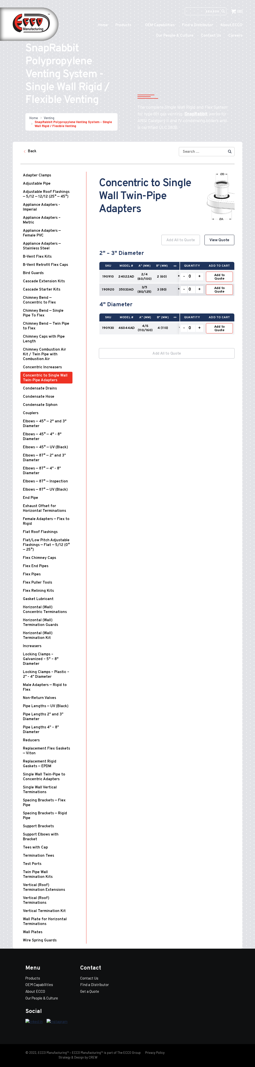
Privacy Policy (154, 1053)
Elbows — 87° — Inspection (45, 481)
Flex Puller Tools (37, 582)
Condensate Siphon (40, 405)
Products (123, 25)
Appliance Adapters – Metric (42, 220)
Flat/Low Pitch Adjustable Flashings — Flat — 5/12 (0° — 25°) (46, 545)
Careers (235, 35)
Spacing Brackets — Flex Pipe (44, 803)
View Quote (219, 240)
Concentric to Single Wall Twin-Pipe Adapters (45, 378)
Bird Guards (33, 273)
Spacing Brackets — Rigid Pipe (45, 816)
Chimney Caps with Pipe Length (44, 339)
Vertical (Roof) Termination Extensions (44, 887)
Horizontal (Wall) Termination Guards (40, 622)
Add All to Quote (180, 240)
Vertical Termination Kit (44, 911)
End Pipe (30, 498)
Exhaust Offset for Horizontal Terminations (44, 508)
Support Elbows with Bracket (41, 837)
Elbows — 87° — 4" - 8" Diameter (42, 471)
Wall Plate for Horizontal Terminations (45, 921)
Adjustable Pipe (37, 183)
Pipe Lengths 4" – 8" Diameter (41, 730)
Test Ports (32, 864)
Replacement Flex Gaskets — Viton (46, 751)
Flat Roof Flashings (40, 532)
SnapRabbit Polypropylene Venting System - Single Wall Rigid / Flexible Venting (73, 124)
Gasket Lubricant (38, 599)
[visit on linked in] (34, 1021)
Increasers (32, 646)
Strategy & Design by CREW (78, 1057)
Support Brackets (38, 826)
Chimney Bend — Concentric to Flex (39, 300)
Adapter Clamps (37, 175)
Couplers (30, 413)
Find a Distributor (197, 25)
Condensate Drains (40, 388)
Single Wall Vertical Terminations (40, 790)
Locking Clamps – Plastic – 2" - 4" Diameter (46, 674)
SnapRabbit (196, 113)
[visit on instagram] (57, 1021)
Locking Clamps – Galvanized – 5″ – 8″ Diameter (41, 659)
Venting (49, 118)
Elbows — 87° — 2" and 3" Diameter (44, 458)
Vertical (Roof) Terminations (36, 900)
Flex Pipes (32, 574)
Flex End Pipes (35, 566)
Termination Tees (38, 855)
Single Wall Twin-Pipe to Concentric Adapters (44, 777)
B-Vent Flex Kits (37, 256)
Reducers (31, 740)
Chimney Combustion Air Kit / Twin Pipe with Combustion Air (44, 354)
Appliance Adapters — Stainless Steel (42, 246)
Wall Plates (32, 932)
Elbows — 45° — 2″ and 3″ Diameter (44, 424)
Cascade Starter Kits (41, 289)
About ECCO (231, 25)
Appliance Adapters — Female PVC (42, 233)
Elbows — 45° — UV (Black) (45, 447)
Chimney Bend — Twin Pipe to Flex (46, 326)
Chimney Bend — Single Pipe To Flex (43, 313)
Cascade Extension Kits (44, 281)
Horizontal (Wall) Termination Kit (38, 635)
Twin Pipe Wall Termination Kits (38, 874)
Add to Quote (219, 277)
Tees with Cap (35, 847)
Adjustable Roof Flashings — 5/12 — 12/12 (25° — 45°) (46, 194)
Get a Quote (89, 991)
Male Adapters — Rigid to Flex (45, 687)
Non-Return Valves (39, 698)
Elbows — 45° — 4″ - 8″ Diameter (42, 437)
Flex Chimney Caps (39, 558)
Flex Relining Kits (38, 591)
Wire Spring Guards (40, 940)
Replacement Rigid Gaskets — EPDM (39, 764)
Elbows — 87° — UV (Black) (45, 489)
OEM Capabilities (160, 25)
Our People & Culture (174, 35)
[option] (167, 287)
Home (103, 25)
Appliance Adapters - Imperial (41, 207)
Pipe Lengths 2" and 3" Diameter (43, 717)
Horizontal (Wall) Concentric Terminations (45, 609)
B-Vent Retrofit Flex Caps (45, 265)
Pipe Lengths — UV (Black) (45, 706)
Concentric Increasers (42, 367)
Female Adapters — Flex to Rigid (46, 521)
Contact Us (211, 35)
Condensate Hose (38, 396)
